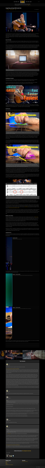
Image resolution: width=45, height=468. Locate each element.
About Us (7, 463)
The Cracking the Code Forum (26, 450)
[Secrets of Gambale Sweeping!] (11, 354)
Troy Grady (7, 9)
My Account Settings (25, 461)
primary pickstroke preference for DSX (14, 207)
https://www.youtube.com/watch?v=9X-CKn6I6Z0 (12, 368)
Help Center (7, 461)
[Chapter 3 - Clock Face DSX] (22, 323)
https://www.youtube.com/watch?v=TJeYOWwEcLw (13, 444)
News (15, 9)
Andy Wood (26, 206)
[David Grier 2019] (22, 253)
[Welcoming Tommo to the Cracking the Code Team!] (33, 354)
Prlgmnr (10, 420)
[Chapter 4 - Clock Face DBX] (22, 289)
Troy (9, 391)
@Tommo (9, 433)
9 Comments (37, 9)
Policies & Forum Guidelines (9, 464)
